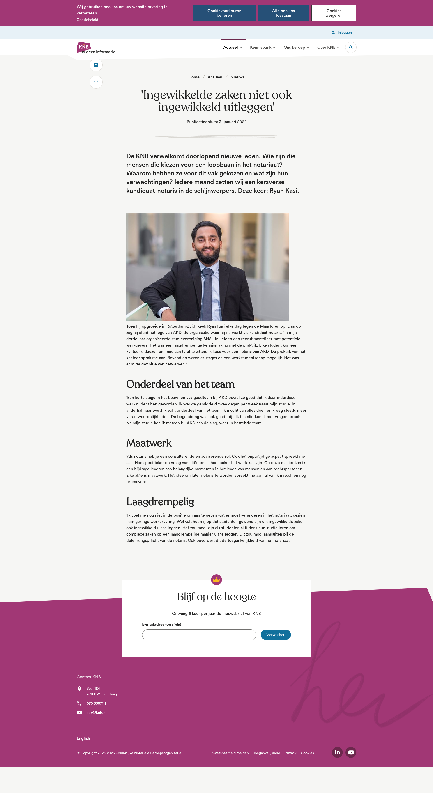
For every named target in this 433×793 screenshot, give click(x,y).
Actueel (230, 47)
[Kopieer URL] (96, 82)
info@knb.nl (96, 712)
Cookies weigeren (334, 13)
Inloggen (345, 32)
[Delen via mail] (96, 65)
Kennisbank (261, 47)
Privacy (290, 753)
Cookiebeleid (87, 20)
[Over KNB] (338, 47)
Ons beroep (294, 47)
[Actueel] (240, 47)
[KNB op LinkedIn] (337, 752)
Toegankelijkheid (266, 753)
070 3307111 (96, 703)
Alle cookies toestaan (283, 13)
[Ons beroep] (308, 47)
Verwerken (275, 634)
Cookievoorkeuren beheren (224, 13)
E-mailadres (161, 624)
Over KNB (326, 47)
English (83, 738)
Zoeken (350, 47)
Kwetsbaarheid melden (230, 753)
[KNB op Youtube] (350, 752)
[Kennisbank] (274, 47)
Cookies (307, 753)
